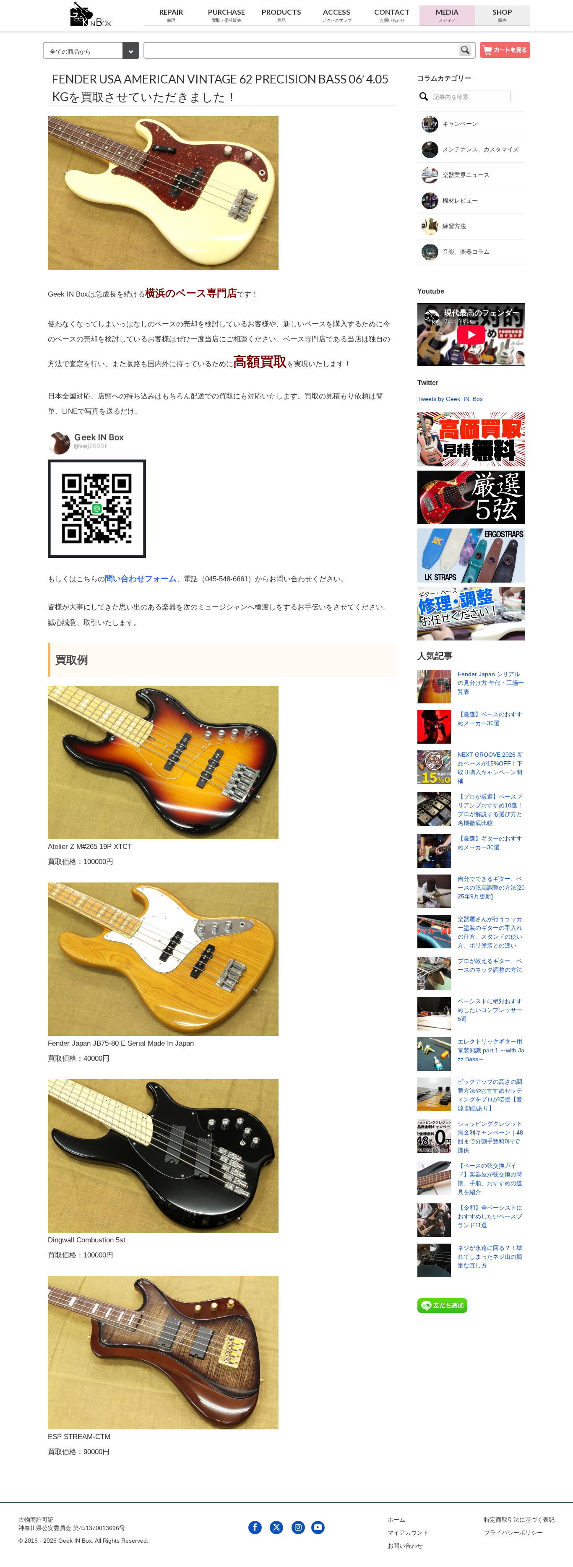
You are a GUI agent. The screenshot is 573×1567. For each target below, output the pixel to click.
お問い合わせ (405, 1545)
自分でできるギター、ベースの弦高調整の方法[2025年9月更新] (491, 887)
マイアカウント (408, 1532)
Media (447, 15)
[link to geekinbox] (91, 12)
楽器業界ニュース (466, 175)
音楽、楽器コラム (466, 251)
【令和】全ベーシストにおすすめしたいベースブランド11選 (490, 1216)
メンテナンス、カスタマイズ (481, 149)
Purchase (226, 15)
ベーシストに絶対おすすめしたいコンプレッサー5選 (490, 1010)
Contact (392, 15)
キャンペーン (460, 123)
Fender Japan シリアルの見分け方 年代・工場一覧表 (491, 683)
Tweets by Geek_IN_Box (450, 399)
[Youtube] (318, 1526)
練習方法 (454, 226)
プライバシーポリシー (513, 1532)
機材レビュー (460, 200)
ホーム (396, 1519)
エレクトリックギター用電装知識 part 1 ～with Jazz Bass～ (491, 1050)
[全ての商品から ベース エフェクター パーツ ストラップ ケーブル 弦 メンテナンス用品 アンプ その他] (91, 51)
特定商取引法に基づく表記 (519, 1519)
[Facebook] (255, 1526)
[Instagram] (298, 1526)
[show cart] (505, 49)
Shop (502, 15)
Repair (171, 15)
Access (337, 15)
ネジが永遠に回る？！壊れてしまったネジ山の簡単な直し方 (490, 1256)
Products (281, 15)
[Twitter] (276, 1526)
